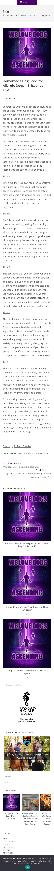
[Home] (3, 15)
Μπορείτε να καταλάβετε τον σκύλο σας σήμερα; (27, 672)
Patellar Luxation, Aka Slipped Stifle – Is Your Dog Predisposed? (27, 545)
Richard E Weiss (22, 446)
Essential (26, 453)
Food (33, 453)
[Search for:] (33, 2)
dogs (20, 453)
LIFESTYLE (6, 850)
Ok (27, 867)
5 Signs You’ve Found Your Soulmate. (11, 816)
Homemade (40, 453)
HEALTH (6, 844)
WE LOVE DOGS (12, 98)
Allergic (10, 453)
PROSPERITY (7, 847)
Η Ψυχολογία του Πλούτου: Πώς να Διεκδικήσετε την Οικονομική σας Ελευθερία (30, 818)
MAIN (5, 838)
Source (6, 446)
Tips (46, 453)
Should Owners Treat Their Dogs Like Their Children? (27, 608)
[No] (51, 863)
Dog (15, 453)
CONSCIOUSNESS (9, 841)
